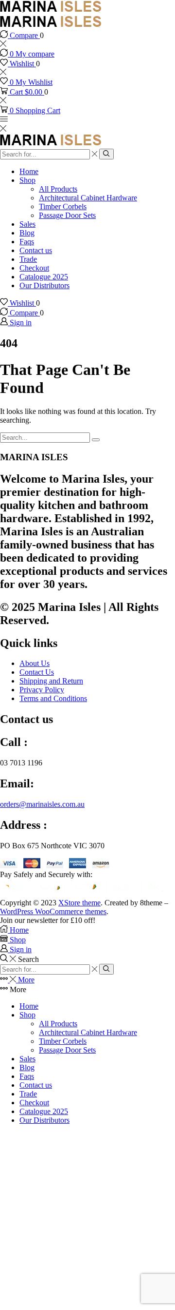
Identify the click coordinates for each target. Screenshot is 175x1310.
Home (28, 171)
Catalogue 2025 (43, 277)
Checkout (34, 268)
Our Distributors (44, 285)
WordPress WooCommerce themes (53, 911)
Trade (28, 259)
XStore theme (79, 903)
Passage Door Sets (67, 215)
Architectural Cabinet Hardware (88, 198)
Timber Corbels (63, 206)
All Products (58, 189)
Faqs (26, 241)
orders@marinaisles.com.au (42, 804)
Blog (27, 233)
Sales (27, 224)
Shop (27, 180)
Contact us (35, 250)
